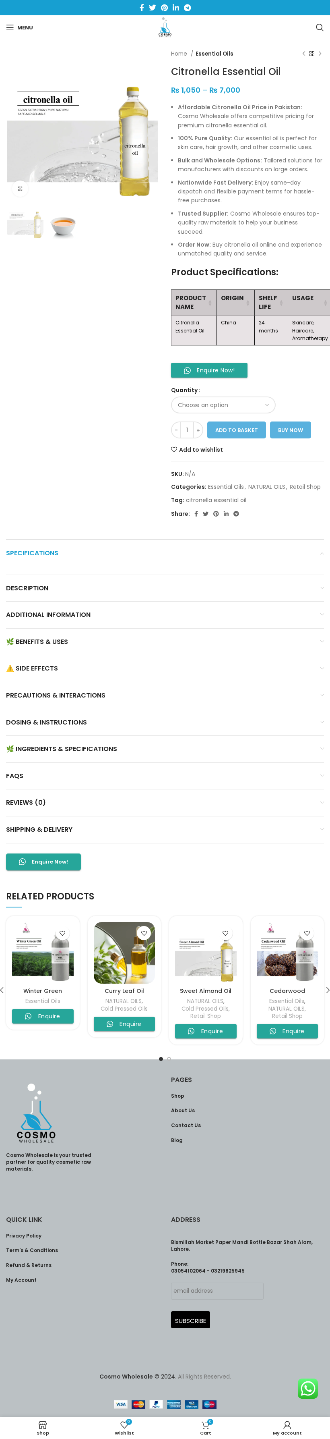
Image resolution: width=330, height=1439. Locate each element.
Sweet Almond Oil (205, 991)
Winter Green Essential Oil (42, 995)
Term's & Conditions (32, 1250)
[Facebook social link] (141, 8)
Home (180, 54)
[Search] (320, 27)
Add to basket (236, 430)
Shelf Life (268, 302)
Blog (177, 1140)
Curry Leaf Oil (124, 991)
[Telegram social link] (187, 8)
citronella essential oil (216, 500)
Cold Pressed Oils (124, 1009)
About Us (183, 1110)
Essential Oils (214, 54)
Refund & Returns (29, 1265)
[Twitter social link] (152, 8)
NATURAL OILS (266, 487)
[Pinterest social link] (164, 8)
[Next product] (320, 54)
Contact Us (186, 1125)
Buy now (290, 430)
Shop (177, 1095)
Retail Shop (305, 487)
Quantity (184, 390)
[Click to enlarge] (20, 189)
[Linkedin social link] (176, 8)
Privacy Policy (23, 1235)
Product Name (190, 302)
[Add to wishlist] (63, 933)
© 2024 (137, 1377)
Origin (232, 298)
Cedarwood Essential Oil (287, 995)
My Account (21, 1280)
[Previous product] (304, 54)
